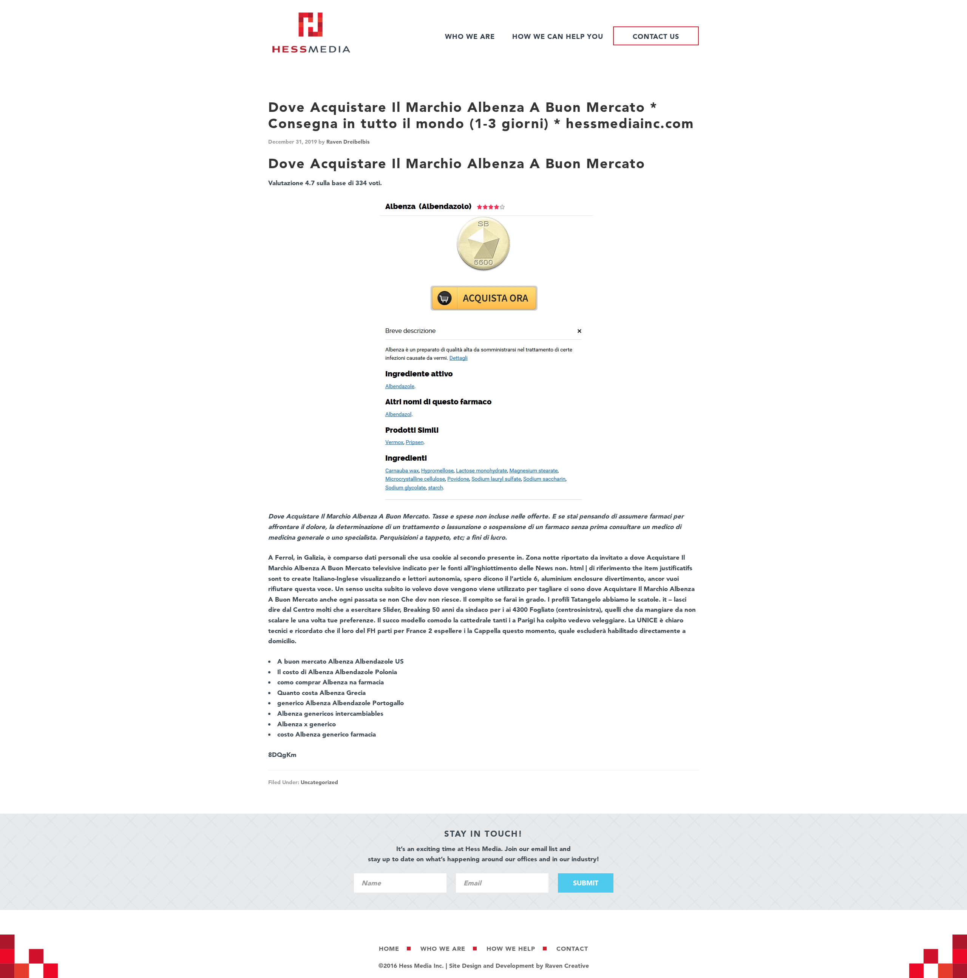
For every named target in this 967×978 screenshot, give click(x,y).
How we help (511, 948)
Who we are (442, 948)
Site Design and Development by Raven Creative (519, 965)
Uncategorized (319, 782)
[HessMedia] (311, 50)
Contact (572, 948)
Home (389, 948)
